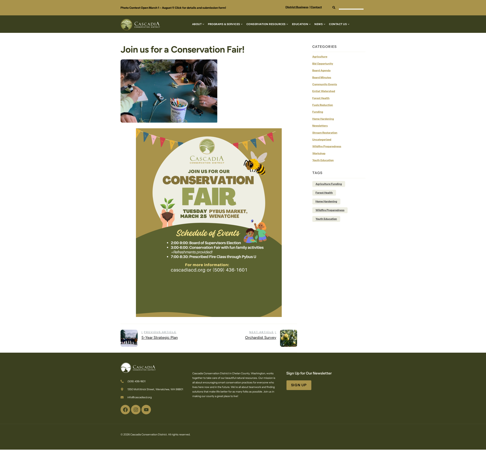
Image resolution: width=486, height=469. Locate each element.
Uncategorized (321, 139)
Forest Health (321, 98)
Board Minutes (321, 77)
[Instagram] (135, 409)
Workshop (318, 153)
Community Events (324, 84)
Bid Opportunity (322, 63)
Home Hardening (323, 119)
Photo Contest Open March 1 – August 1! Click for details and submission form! (173, 7)
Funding (317, 112)
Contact (316, 7)
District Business (297, 7)
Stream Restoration (324, 132)
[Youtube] (146, 409)
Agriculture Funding (329, 184)
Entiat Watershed (323, 91)
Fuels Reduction (322, 105)
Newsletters (320, 125)
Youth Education (323, 160)
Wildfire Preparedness (326, 146)
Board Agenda (321, 70)
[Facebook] (125, 409)
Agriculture (319, 56)
